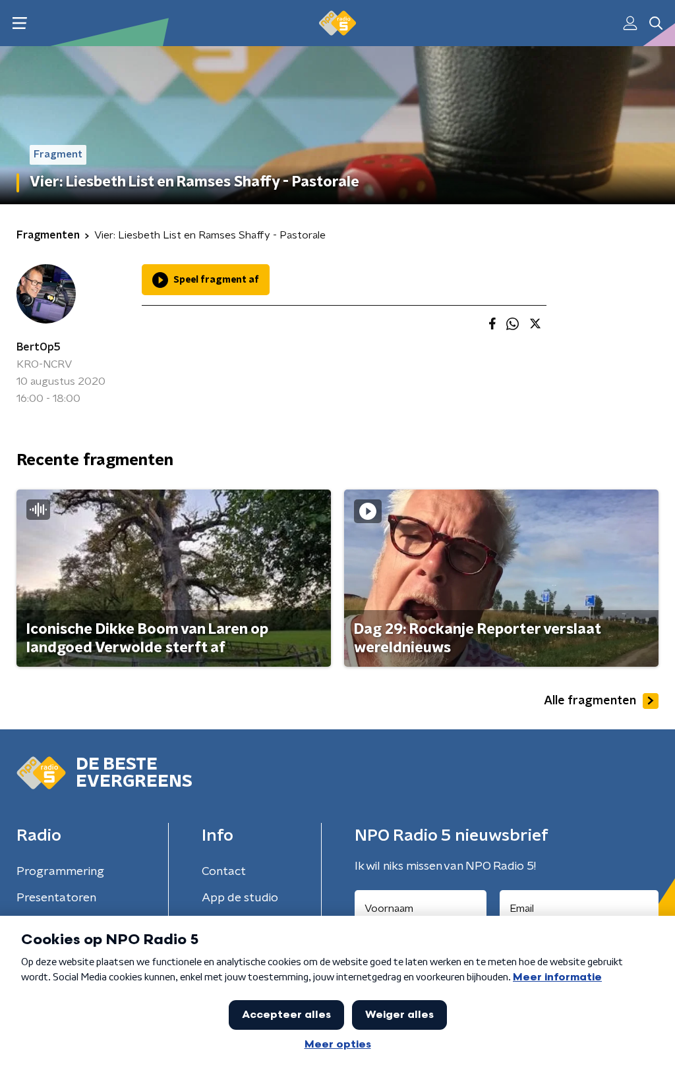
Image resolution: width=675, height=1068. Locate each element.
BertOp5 (38, 347)
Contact (224, 872)
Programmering (60, 872)
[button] (19, 23)
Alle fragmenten (590, 701)
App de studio (240, 898)
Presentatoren (56, 898)
